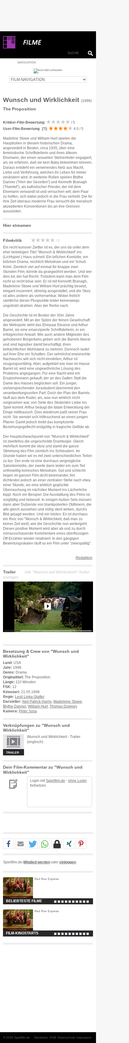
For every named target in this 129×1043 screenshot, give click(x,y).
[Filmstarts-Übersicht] (54, 42)
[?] (43, 129)
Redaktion (84, 558)
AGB (53, 1037)
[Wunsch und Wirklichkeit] (48, 637)
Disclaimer (41, 1037)
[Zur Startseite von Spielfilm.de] (9, 47)
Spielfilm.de (55, 780)
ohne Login (77, 780)
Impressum (84, 1037)
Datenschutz (66, 1037)
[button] (8, 844)
